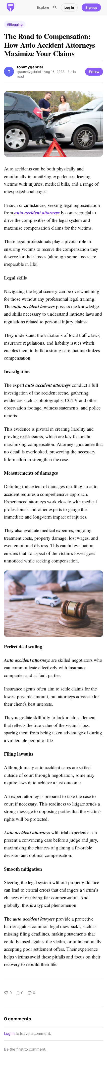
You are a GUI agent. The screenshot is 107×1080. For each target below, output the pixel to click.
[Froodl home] (10, 7)
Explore (43, 7)
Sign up (91, 7)
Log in (69, 7)
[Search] (55, 7)
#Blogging (15, 24)
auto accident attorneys (37, 212)
